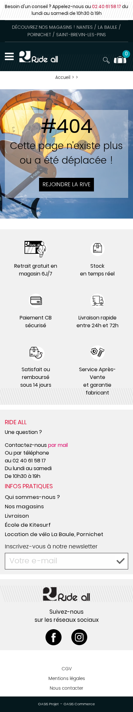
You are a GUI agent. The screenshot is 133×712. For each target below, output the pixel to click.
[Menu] (9, 56)
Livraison (17, 516)
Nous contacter (66, 688)
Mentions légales (66, 678)
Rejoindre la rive (66, 184)
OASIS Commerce (79, 704)
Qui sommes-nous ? (32, 497)
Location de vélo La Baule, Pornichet (54, 534)
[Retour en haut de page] (120, 692)
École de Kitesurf (28, 525)
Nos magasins (24, 506)
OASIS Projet (48, 704)
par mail (58, 445)
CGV (67, 669)
